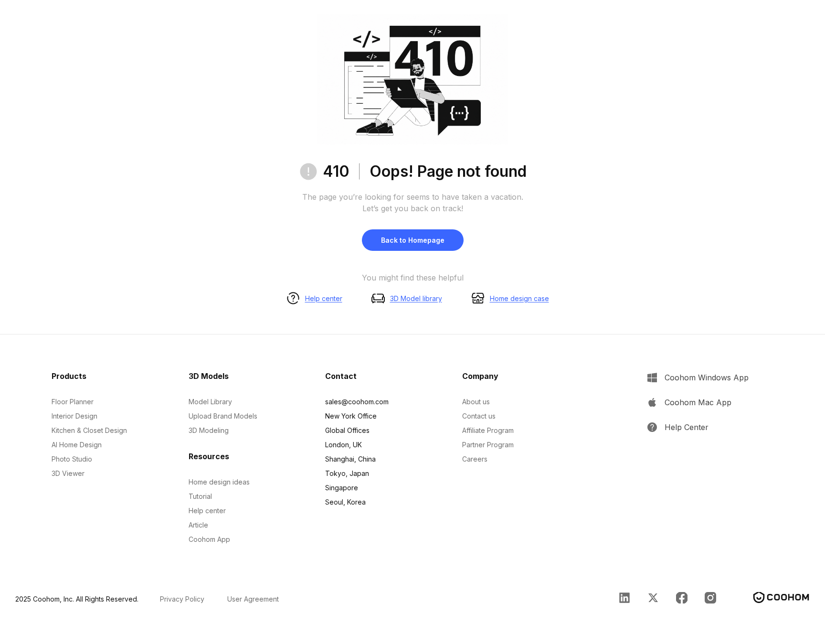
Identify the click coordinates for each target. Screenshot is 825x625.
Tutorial (200, 496)
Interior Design (74, 416)
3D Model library (416, 298)
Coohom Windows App (707, 377)
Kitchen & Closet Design (89, 430)
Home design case (519, 298)
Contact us (479, 416)
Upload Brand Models (223, 416)
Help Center (687, 427)
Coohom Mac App (698, 402)
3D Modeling (209, 430)
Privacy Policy (182, 599)
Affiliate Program (488, 430)
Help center (323, 298)
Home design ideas (219, 482)
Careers (474, 459)
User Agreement (253, 599)
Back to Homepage (412, 240)
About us (476, 402)
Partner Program (488, 445)
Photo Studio (72, 459)
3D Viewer (68, 473)
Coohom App (209, 539)
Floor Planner (73, 402)
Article (198, 525)
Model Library (210, 402)
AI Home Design (77, 445)
